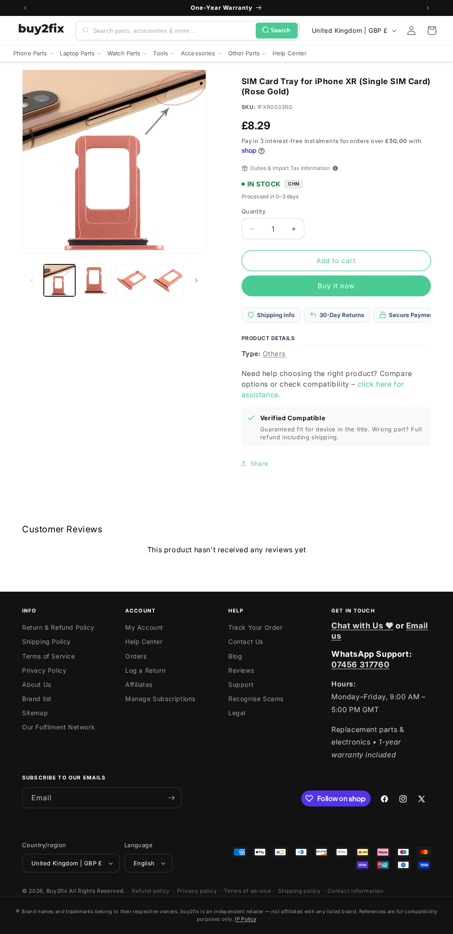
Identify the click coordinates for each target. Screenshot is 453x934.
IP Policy (245, 919)
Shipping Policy (46, 641)
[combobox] (172, 30)
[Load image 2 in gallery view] (95, 280)
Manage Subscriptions (160, 698)
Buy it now (336, 286)
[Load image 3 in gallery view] (131, 280)
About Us (36, 684)
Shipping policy (299, 890)
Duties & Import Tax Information (290, 168)
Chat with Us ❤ (362, 625)
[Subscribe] (171, 797)
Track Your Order (255, 627)
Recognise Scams (256, 698)
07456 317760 (360, 664)
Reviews (241, 670)
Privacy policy (197, 890)
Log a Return (145, 670)
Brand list (37, 698)
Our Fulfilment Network (58, 727)
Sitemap (35, 713)
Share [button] (259, 463)
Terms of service (247, 890)
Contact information (355, 890)
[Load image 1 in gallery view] (59, 280)
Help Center (144, 641)
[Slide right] (196, 280)
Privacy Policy (44, 670)
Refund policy (151, 890)
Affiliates (139, 684)
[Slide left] (32, 280)
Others (274, 353)
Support (240, 684)
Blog (235, 656)
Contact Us (245, 641)
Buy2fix (57, 890)
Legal (237, 713)
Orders (136, 656)
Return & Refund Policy (58, 627)
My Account (144, 627)
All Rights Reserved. (97, 890)
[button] (431, 30)
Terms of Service (48, 656)
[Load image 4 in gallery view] (167, 280)
